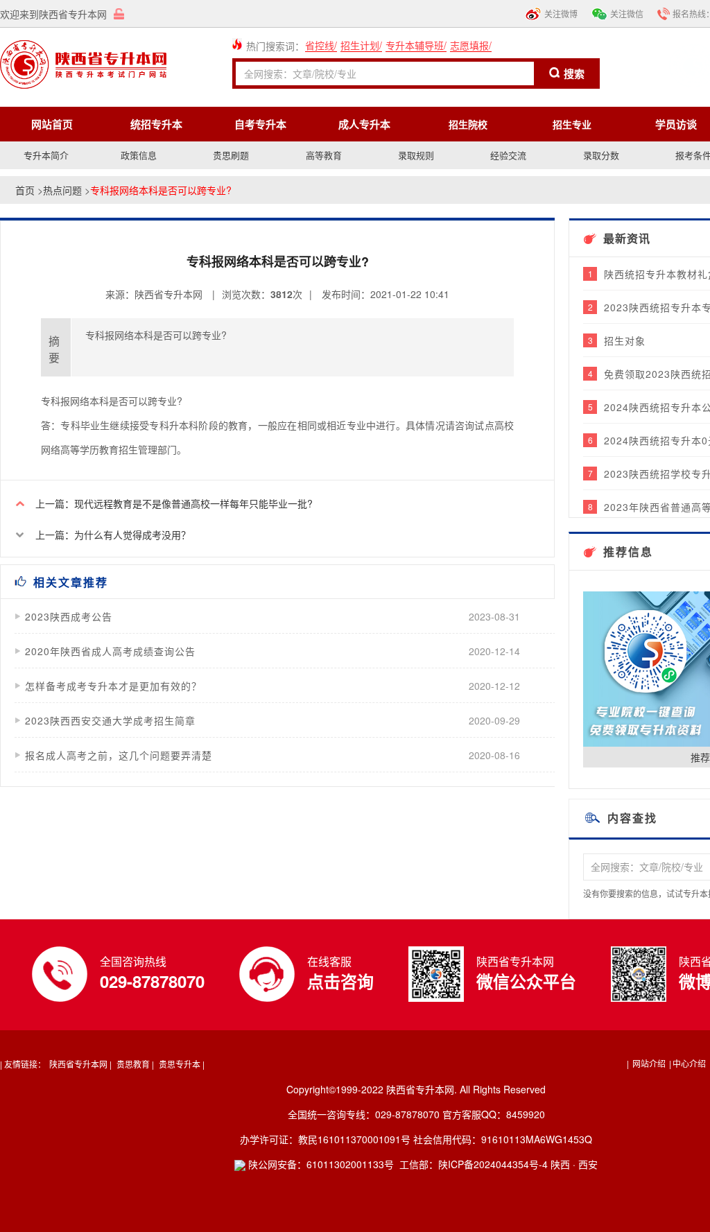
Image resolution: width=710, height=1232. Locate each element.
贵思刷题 (231, 155)
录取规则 (416, 155)
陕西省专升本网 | (80, 1064)
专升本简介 (46, 155)
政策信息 (139, 155)
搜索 (574, 73)
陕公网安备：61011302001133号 (319, 1164)
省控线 (319, 45)
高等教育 (324, 155)
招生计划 (359, 45)
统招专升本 (156, 124)
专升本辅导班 (415, 45)
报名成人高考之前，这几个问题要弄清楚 (118, 755)
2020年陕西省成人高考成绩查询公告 (110, 651)
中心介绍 (690, 1063)
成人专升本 (364, 124)
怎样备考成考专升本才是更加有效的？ (113, 686)
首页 (25, 190)
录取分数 (601, 155)
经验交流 (508, 155)
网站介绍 (649, 1063)
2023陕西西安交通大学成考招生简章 (110, 720)
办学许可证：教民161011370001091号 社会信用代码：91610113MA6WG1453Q (416, 1139)
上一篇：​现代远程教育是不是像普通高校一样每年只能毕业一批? (174, 503)
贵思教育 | (135, 1064)
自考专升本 (260, 124)
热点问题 (62, 190)
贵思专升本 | (182, 1064)
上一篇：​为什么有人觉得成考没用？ (113, 534)
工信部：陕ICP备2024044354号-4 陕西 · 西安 (498, 1164)
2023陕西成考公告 (68, 616)
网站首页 (52, 124)
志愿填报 (469, 45)
